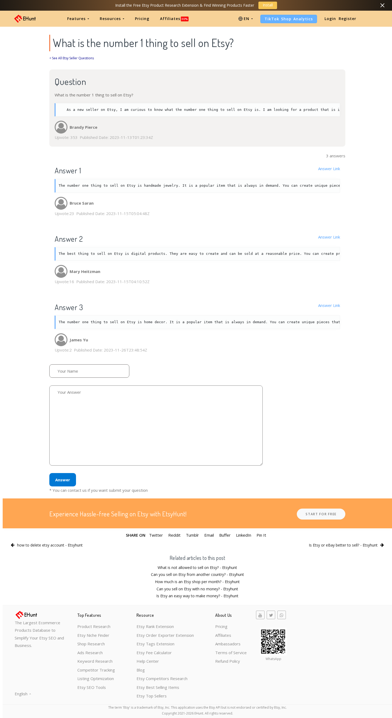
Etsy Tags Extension (155, 643)
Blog (141, 670)
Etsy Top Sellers (152, 696)
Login (330, 18)
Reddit (174, 535)
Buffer (225, 535)
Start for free (321, 514)
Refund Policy (227, 661)
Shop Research (91, 643)
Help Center (148, 661)
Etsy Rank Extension (155, 626)
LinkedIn (243, 535)
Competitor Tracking (96, 670)
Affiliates (174, 18)
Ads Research (90, 652)
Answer (62, 479)
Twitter (156, 535)
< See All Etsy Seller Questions (71, 58)
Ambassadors (228, 643)
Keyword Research (95, 661)
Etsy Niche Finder (93, 635)
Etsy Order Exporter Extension (165, 635)
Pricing (142, 18)
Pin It (261, 535)
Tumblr (192, 535)
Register (347, 18)
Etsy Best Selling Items (158, 687)
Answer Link (329, 168)
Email (209, 535)
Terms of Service (231, 652)
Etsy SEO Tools (91, 687)
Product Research (93, 626)
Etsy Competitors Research (162, 678)
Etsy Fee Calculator (154, 652)
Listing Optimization (95, 678)
